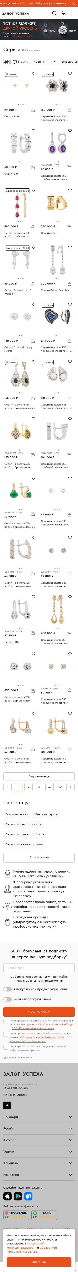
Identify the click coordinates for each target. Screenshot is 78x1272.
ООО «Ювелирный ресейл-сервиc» (33, 1028)
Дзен (7, 1105)
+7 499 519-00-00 (15, 1088)
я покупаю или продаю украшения (41, 989)
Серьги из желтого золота (24, 844)
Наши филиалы (15, 1095)
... (49, 786)
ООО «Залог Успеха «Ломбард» (54, 1024)
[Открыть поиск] (54, 13)
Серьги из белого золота (23, 824)
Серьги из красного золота (25, 834)
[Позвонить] (63, 13)
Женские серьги (45, 814)
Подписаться (39, 1011)
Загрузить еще (39, 776)
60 (60, 786)
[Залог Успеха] (15, 13)
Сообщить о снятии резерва (32, 226)
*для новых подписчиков (17, 1057)
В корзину (33, 110)
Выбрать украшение (35, 3)
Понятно (39, 1262)
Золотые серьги (17, 814)
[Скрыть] (74, 3)
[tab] (18, 104)
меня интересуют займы (33, 999)
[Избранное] (33, 73)
